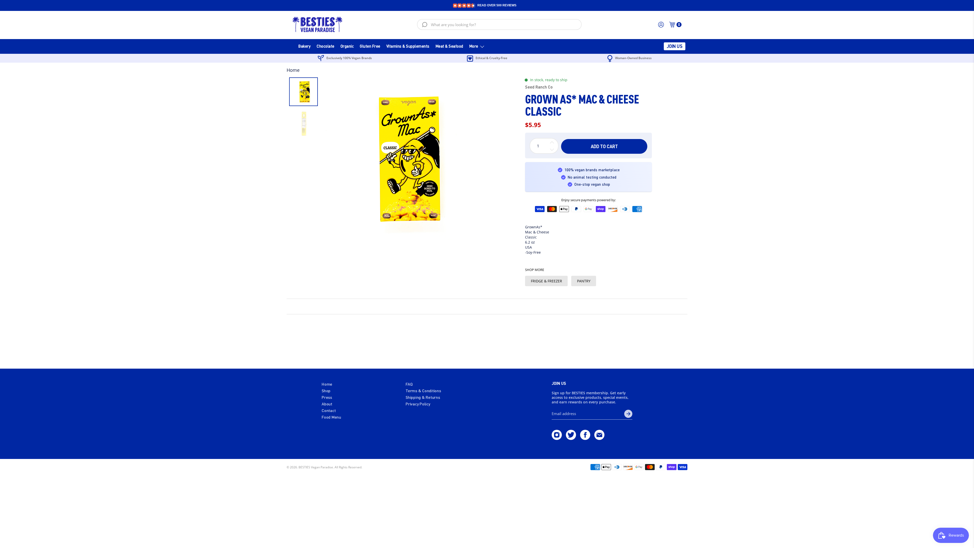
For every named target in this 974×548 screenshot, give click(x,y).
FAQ (409, 384)
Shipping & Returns (423, 397)
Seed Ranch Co (539, 86)
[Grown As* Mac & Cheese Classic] (403, 158)
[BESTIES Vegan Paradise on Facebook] (585, 438)
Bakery (304, 46)
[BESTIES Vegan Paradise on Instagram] (557, 438)
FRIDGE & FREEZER (546, 281)
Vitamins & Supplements (407, 46)
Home (293, 70)
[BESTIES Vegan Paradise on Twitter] (571, 438)
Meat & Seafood (449, 46)
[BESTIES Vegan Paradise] (317, 24)
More (473, 46)
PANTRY (583, 281)
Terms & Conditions (423, 390)
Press (327, 397)
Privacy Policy (418, 403)
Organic (347, 46)
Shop (326, 390)
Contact (329, 410)
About (327, 403)
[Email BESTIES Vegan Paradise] (599, 438)
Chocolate (325, 46)
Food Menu (331, 417)
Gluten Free (370, 46)
